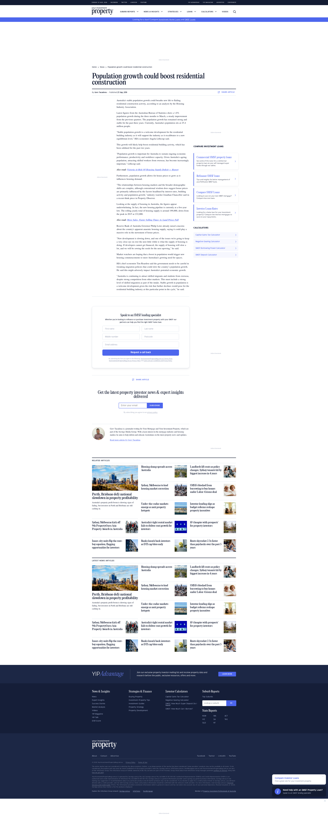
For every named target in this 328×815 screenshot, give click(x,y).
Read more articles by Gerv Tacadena (125, 440)
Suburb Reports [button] (128, 12)
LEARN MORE (227, 674)
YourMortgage (148, 791)
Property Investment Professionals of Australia (219, 791)
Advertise (220, 2)
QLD (204, 723)
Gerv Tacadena (101, 92)
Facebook (114, 2)
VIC (203, 719)
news (102, 67)
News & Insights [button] (152, 12)
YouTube (232, 756)
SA (214, 719)
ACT (226, 716)
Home (94, 67)
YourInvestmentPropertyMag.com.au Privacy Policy (125, 360)
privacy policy (152, 412)
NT (214, 723)
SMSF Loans (190, 20)
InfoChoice (136, 791)
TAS (226, 719)
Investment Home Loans (169, 20)
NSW (204, 716)
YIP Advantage (193, 2)
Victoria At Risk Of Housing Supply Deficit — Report (152, 169)
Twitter (124, 2)
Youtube (143, 2)
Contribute (232, 2)
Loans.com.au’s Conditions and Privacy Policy (158, 360)
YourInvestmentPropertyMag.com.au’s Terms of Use (156, 358)
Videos (225, 12)
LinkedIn (133, 2)
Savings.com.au (124, 791)
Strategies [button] (173, 12)
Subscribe (155, 405)
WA (214, 716)
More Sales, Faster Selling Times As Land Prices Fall (153, 219)
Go (231, 703)
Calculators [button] (207, 12)
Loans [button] (190, 12)
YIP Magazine (208, 2)
